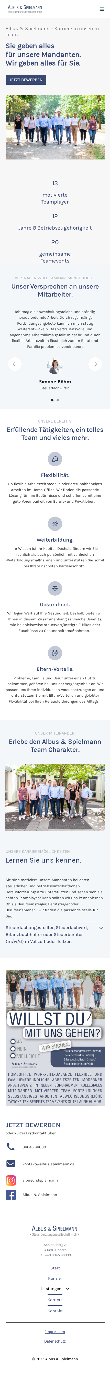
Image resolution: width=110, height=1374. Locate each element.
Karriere (55, 1299)
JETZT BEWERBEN (33, 1125)
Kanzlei (55, 1278)
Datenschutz (55, 1341)
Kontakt (55, 1310)
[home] (25, 9)
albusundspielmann (40, 1180)
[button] (102, 9)
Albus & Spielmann (40, 1195)
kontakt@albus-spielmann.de (48, 1164)
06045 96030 (34, 1147)
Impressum (55, 1331)
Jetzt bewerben (25, 79)
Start (55, 1268)
